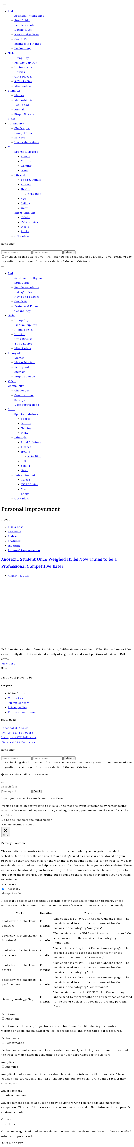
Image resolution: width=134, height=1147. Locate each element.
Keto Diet (34, 193)
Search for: (9, 786)
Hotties (19, 71)
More (11, 147)
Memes (19, 95)
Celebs (25, 217)
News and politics (26, 34)
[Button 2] (2, 266)
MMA (24, 170)
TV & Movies (29, 222)
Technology (22, 48)
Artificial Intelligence (29, 15)
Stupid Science (24, 114)
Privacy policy (17, 707)
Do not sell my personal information (26, 819)
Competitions (24, 133)
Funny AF (14, 90)
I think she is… (24, 67)
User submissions (26, 142)
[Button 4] (2, 782)
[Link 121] (1, 672)
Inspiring (14, 545)
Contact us (15, 698)
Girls (11, 53)
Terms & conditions (21, 712)
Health (25, 189)
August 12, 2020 (19, 575)
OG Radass (21, 236)
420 (23, 198)
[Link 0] (2, 3)
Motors (26, 161)
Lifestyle (20, 175)
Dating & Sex (23, 29)
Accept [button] (31, 824)
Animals (19, 109)
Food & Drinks (31, 179)
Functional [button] (8, 1014)
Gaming (26, 165)
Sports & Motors (26, 151)
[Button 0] (4, 4)
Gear (24, 207)
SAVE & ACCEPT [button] (12, 1143)
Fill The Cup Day (25, 62)
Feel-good (21, 104)
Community (16, 123)
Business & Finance (27, 43)
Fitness (26, 184)
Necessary (12, 888)
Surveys (19, 137)
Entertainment (24, 212)
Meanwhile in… (24, 100)
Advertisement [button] (11, 1090)
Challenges (22, 128)
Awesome (14, 531)
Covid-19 (20, 39)
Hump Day (21, 57)
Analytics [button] (7, 1062)
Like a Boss (15, 526)
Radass (13, 536)
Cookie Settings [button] (13, 824)
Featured (14, 540)
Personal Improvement (24, 550)
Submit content (19, 702)
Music (25, 226)
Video (12, 118)
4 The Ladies (23, 81)
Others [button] (6, 1119)
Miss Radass (22, 86)
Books (25, 231)
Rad (10, 11)
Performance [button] (10, 1038)
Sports (25, 156)
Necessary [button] (8, 884)
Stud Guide (22, 20)
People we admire (26, 25)
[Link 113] (50, 644)
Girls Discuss (23, 76)
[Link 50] (6, 265)
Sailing (25, 203)
